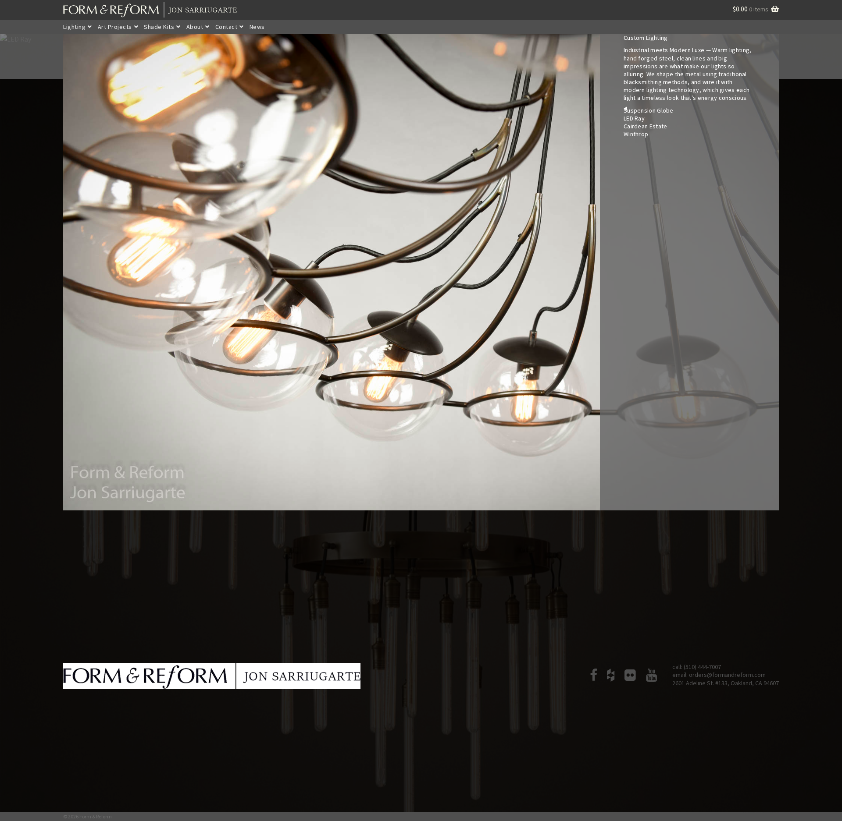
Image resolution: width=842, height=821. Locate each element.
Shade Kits (159, 27)
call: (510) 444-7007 (696, 667)
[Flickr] (630, 676)
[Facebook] (593, 676)
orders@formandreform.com (727, 675)
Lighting (74, 27)
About (194, 27)
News (257, 27)
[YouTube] (652, 676)
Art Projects (115, 27)
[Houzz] (610, 676)
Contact (226, 27)
